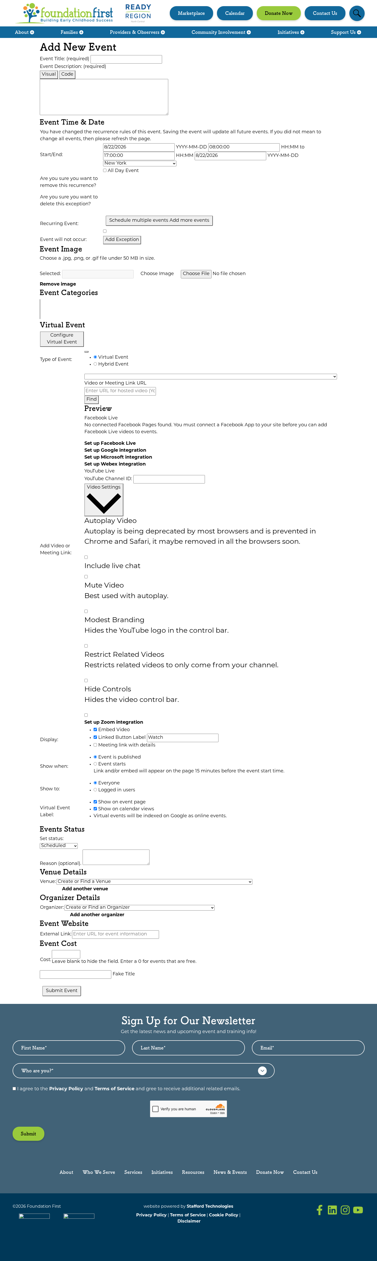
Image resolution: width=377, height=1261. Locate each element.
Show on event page (121, 802)
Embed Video (113, 730)
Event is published (119, 757)
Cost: (45, 960)
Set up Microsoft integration (118, 457)
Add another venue (85, 889)
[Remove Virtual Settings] (86, 351)
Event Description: (73, 67)
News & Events (230, 1172)
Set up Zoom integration (113, 722)
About (22, 32)
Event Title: (64, 59)
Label (139, 737)
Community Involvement (218, 32)
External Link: (56, 934)
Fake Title (124, 974)
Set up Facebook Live (110, 443)
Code (67, 74)
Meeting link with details (126, 745)
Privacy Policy (66, 1089)
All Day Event (123, 171)
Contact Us (325, 13)
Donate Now (279, 13)
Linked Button (114, 737)
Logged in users (116, 790)
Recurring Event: (59, 224)
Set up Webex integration (115, 464)
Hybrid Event (112, 364)
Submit (28, 1133)
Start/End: (51, 155)
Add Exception (122, 240)
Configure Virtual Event (62, 339)
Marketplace (191, 13)
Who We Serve (99, 1172)
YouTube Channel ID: (108, 479)
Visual (49, 74)
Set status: (52, 839)
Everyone (108, 783)
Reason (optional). (60, 864)
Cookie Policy (223, 1215)
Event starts (111, 764)
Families (69, 32)
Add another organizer (97, 915)
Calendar (235, 13)
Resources (193, 1172)
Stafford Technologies (210, 1207)
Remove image (58, 284)
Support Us (343, 32)
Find (91, 399)
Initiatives (288, 32)
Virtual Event (112, 357)
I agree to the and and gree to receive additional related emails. (128, 1089)
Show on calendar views (125, 809)
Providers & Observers (135, 32)
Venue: (48, 882)
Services (133, 1172)
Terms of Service (114, 1089)
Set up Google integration (115, 450)
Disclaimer (189, 1221)
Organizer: (52, 907)
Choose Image (157, 274)
